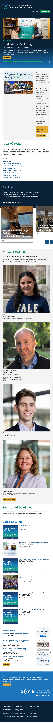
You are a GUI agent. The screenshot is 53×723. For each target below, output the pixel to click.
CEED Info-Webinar (24, 524)
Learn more (7, 57)
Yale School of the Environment (27, 705)
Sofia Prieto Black (9, 315)
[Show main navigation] (34, 11)
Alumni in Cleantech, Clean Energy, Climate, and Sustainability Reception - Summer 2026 (16, 639)
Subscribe (6, 683)
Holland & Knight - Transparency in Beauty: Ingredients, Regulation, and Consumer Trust (15, 648)
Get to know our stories (11, 201)
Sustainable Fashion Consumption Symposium (16, 632)
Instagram (46, 694)
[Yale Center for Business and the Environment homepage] (26, 6)
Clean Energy (7, 160)
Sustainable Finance (9, 174)
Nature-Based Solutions (11, 169)
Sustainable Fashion (9, 171)
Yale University (6, 712)
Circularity (6, 157)
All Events (6, 663)
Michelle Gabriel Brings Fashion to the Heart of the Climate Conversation (16, 232)
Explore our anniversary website (40, 128)
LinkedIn (40, 694)
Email (49, 694)
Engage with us (41, 134)
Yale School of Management (13, 709)
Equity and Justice (9, 167)
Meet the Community (9, 498)
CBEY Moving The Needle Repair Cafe (13, 655)
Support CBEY (42, 1)
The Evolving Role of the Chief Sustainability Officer (33, 541)
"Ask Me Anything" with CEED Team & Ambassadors (34, 558)
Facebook (37, 694)
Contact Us (48, 1)
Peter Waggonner (9, 434)
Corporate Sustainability (11, 162)
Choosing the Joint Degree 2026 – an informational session (33, 575)
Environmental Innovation (12, 164)
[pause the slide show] (49, 61)
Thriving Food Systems (10, 176)
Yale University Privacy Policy (18, 712)
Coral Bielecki (7, 490)
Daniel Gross (7, 371)
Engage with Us (45, 11)
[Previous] (47, 241)
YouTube (43, 694)
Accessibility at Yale (32, 712)
